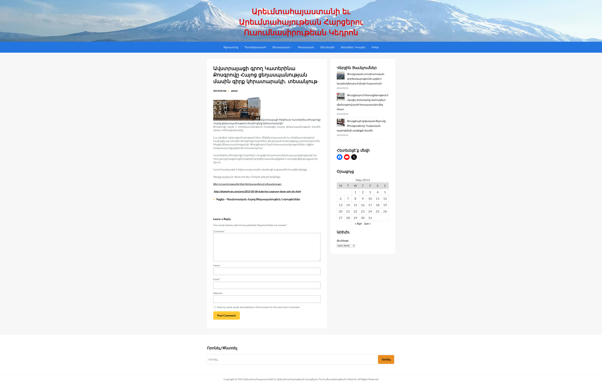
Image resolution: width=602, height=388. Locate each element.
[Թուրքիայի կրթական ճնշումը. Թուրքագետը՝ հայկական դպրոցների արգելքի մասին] (341, 123)
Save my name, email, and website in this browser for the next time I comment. (258, 307)
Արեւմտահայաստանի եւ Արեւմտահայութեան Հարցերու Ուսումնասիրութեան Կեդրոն (301, 22)
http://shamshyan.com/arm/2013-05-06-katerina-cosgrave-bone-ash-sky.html (257, 191)
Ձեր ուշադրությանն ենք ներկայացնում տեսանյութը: (247, 183)
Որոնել (386, 359)
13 (341, 205)
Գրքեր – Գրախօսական (231, 199)
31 (370, 218)
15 (355, 205)
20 (341, 211)
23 (363, 211)
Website (217, 293)
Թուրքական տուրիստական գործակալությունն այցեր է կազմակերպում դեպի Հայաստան (360, 78)
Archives (343, 240)
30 (363, 218)
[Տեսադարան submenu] (291, 47)
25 (378, 211)
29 (355, 218)
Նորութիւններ (291, 199)
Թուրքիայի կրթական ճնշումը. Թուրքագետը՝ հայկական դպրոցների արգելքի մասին (361, 125)
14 (348, 205)
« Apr (358, 223)
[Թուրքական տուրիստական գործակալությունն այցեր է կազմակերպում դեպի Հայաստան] (341, 76)
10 (370, 198)
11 (378, 198)
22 (355, 211)
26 (385, 211)
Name (217, 265)
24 (370, 211)
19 (385, 205)
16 (363, 205)
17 (370, 205)
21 (348, 211)
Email (217, 279)
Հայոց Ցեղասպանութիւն (264, 199)
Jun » (367, 223)
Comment (219, 231)
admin (234, 90)
